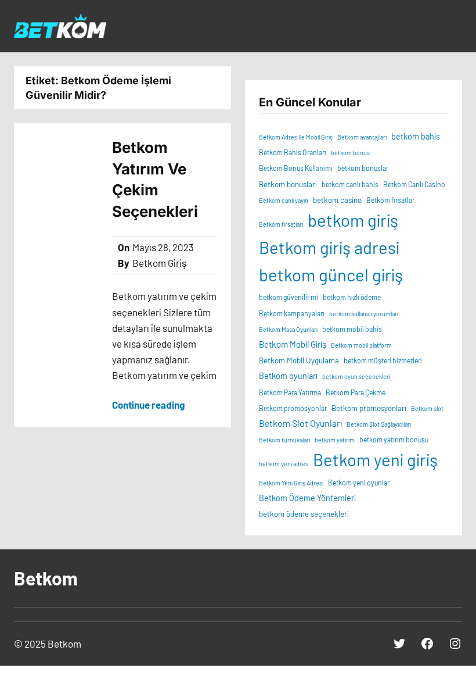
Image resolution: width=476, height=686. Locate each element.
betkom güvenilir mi (288, 297)
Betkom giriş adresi (329, 247)
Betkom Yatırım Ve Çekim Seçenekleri (156, 179)
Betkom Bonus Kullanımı (296, 168)
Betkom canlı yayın (283, 200)
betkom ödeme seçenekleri (304, 514)
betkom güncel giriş (331, 275)
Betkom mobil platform (361, 345)
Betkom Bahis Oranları (292, 152)
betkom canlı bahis (350, 184)
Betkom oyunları (288, 376)
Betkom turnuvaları (284, 440)
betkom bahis (415, 136)
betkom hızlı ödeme (352, 297)
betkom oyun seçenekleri (356, 376)
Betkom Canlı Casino (414, 184)
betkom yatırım (335, 440)
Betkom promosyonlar (293, 408)
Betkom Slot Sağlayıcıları (379, 424)
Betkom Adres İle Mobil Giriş (296, 137)
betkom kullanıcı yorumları (363, 313)
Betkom (46, 578)
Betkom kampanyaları (291, 313)
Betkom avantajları (362, 137)
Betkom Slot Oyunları (300, 422)
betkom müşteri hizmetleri (383, 360)
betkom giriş (353, 220)
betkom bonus (350, 152)
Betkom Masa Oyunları (288, 329)
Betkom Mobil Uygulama (299, 360)
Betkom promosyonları (368, 408)
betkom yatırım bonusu (393, 439)
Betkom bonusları (288, 184)
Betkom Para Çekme (355, 392)
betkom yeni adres (283, 463)
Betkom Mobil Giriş (292, 344)
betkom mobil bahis (352, 329)
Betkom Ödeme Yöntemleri (307, 498)
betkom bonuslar (362, 168)
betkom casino (337, 200)
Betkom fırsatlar (390, 200)
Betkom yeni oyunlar (359, 482)
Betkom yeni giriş (375, 459)
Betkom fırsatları (281, 224)
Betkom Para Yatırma (290, 392)
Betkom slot (427, 408)
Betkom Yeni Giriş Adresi (291, 483)
